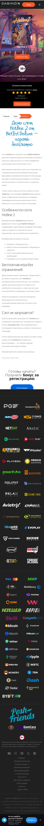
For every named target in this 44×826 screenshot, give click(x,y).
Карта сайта (23, 789)
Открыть (32, 820)
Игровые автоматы (22, 761)
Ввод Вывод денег (22, 770)
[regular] (21, 92)
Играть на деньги (22, 104)
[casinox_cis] (15, 753)
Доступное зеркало (22, 780)
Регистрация (22, 388)
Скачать (21, 786)
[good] (25, 92)
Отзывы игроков (22, 774)
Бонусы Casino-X (22, 764)
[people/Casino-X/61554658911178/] (22, 753)
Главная (6, 116)
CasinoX (33, 161)
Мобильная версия (22, 767)
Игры (16, 116)
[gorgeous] (29, 92)
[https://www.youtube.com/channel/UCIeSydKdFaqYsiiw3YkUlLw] (9, 753)
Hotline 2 (25, 116)
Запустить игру (22, 57)
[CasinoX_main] (28, 753)
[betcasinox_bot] (35, 753)
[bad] (13, 92)
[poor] (17, 92)
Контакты (22, 777)
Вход (29, 5)
